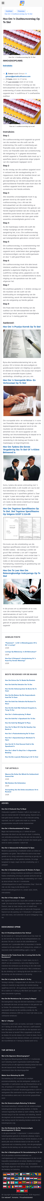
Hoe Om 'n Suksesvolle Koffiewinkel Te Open (18, 848)
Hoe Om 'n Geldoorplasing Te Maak (18, 714)
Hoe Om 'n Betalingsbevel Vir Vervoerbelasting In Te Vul (22, 1152)
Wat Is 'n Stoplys (8, 1021)
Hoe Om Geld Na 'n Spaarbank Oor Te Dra (20, 718)
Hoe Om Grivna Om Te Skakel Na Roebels (20, 680)
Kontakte (15, 1197)
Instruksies (7, 65)
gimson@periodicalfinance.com (18, 76)
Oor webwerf (6, 1197)
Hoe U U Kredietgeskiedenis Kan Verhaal (16, 933)
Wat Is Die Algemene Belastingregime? (16, 1056)
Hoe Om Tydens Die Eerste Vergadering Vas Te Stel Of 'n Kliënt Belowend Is (21, 450)
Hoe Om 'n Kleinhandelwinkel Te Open (15, 828)
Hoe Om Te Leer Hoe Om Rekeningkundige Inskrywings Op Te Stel (21, 573)
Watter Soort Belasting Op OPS (13, 1075)
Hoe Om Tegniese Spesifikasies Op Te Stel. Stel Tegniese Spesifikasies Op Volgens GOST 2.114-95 (21, 511)
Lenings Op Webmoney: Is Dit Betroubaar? (20, 652)
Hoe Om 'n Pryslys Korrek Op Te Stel (22, 327)
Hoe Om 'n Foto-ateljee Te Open (13, 898)
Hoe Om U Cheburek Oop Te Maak (14, 809)
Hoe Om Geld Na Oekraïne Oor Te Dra (18, 684)
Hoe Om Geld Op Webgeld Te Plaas (18, 723)
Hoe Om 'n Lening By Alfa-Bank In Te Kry (16, 979)
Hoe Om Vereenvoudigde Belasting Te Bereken (19, 1103)
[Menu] (3, 3)
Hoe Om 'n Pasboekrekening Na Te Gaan (19, 733)
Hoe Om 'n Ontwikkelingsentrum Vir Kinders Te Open (21, 870)
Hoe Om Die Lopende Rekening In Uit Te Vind (21, 757)
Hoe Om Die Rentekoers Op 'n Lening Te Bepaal (19, 998)
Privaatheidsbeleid (26, 1197)
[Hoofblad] (22, 3)
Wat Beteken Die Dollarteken (15, 783)
